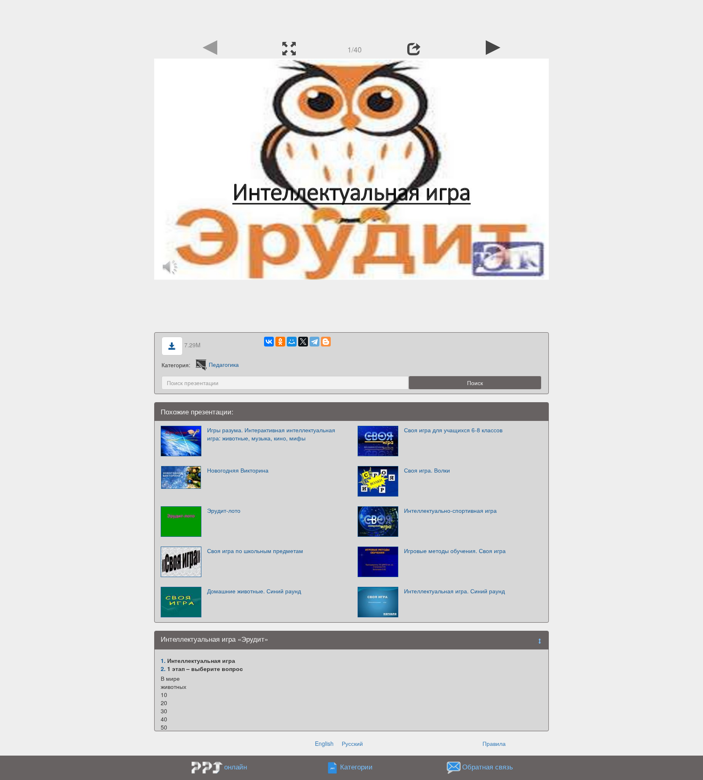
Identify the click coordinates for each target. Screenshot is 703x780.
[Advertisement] (351, 18)
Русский (352, 743)
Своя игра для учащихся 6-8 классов (453, 430)
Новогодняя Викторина (238, 470)
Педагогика (224, 364)
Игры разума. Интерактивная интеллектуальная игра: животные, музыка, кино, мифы (271, 434)
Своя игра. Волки (427, 470)
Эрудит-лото (223, 510)
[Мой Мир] (292, 341)
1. (163, 660)
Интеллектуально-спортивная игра (450, 510)
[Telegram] (314, 341)
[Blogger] (326, 341)
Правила (494, 743)
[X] (303, 341)
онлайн (235, 766)
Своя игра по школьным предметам (255, 551)
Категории (356, 766)
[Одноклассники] (280, 341)
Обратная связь (487, 766)
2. (163, 669)
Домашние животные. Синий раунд (254, 591)
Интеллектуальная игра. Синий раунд (454, 591)
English (324, 743)
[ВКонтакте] (269, 341)
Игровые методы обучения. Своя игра (455, 551)
